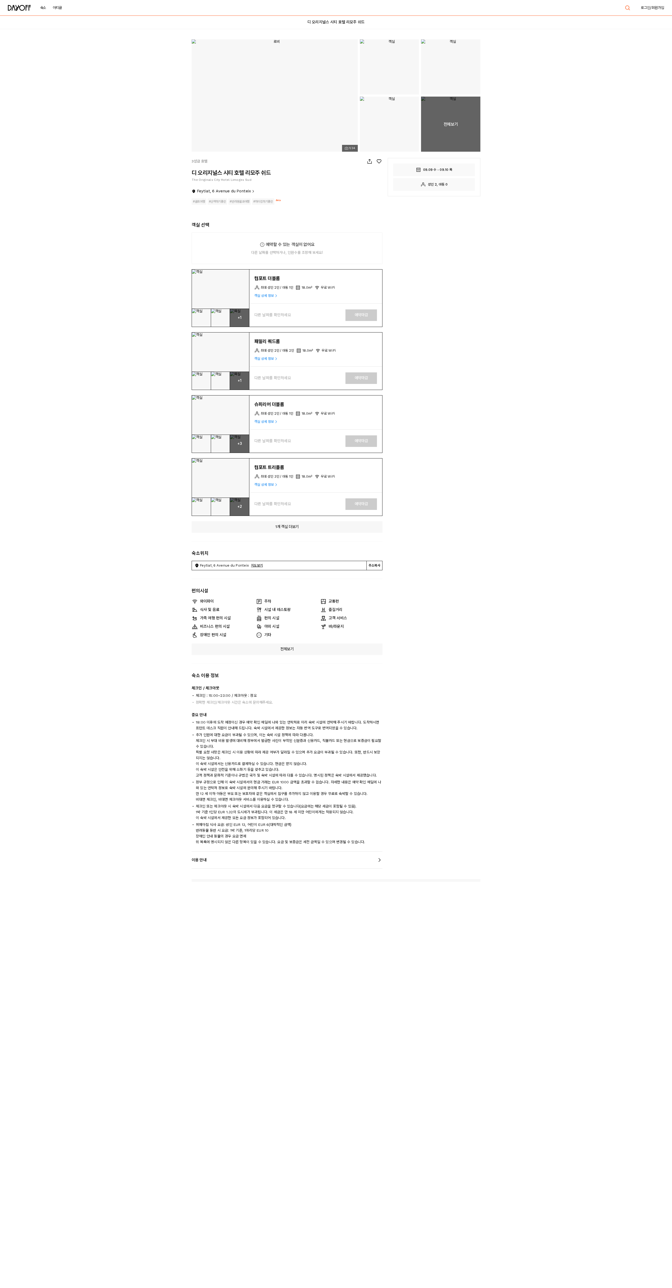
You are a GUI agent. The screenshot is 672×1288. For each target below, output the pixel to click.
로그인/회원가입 (652, 8)
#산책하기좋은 (217, 201)
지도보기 (257, 565)
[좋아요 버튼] (379, 161)
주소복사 (374, 565)
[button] (220, 289)
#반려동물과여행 (239, 201)
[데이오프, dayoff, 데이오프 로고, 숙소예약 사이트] (19, 8)
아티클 (57, 8)
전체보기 (287, 649)
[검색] (628, 8)
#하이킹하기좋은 (263, 201)
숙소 (43, 8)
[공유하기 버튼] (369, 161)
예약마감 (361, 315)
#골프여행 (199, 201)
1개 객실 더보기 (287, 526)
